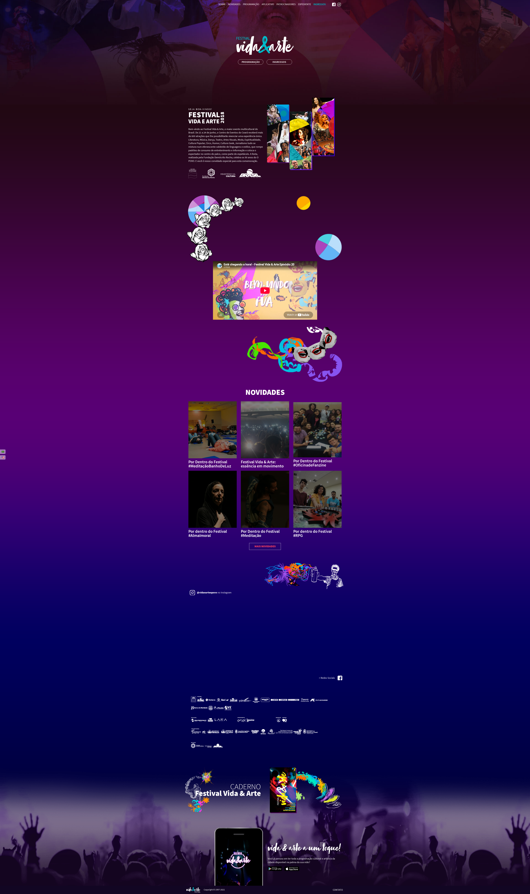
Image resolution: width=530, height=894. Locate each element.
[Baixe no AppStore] (291, 868)
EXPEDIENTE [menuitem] (304, 4)
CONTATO (338, 889)
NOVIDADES (234, 4)
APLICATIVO (268, 4)
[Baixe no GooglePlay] (275, 868)
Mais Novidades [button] (265, 546)
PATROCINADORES (286, 4)
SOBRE (222, 4)
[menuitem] (333, 4)
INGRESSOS (319, 4)
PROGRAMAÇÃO (251, 4)
